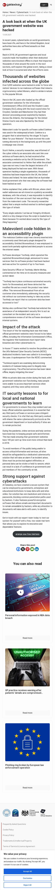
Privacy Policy (8, 835)
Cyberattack (22, 12)
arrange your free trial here (27, 534)
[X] (23, 549)
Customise (27, 878)
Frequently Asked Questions (14, 824)
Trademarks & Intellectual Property (17, 841)
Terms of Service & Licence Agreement (19, 846)
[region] (27, 870)
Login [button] (44, 5)
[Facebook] (18, 549)
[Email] (32, 549)
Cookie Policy (8, 830)
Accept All (27, 871)
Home (5, 12)
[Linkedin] (37, 549)
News (12, 12)
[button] (50, 4)
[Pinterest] (27, 549)
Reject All (27, 885)
